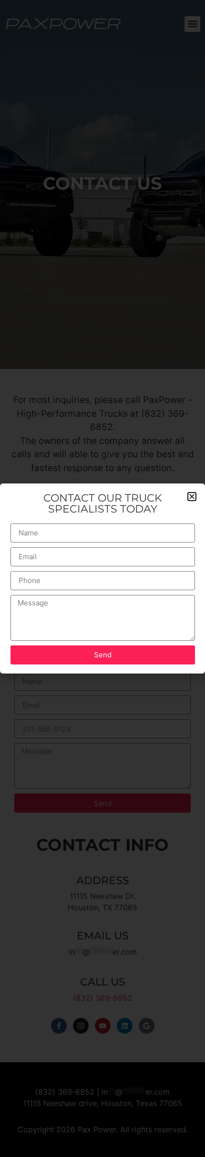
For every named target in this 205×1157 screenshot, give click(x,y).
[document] (102, 578)
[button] (191, 496)
